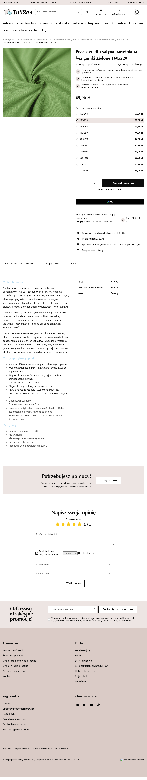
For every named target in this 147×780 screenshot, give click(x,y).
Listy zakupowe (118, 14)
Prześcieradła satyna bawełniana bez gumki (57, 40)
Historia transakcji (85, 671)
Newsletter (81, 681)
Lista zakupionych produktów (91, 666)
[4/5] (74, 525)
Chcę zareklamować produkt (19, 661)
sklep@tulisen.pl (21, 749)
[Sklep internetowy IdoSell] (132, 760)
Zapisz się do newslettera (118, 609)
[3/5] (69, 525)
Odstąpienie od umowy (16, 724)
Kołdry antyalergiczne (86, 23)
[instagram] (85, 705)
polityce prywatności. (123, 621)
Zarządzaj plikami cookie (16, 730)
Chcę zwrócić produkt (15, 666)
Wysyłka (7, 704)
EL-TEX (114, 282)
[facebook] (78, 705)
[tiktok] (98, 705)
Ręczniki (109, 23)
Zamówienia (11, 643)
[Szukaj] (79, 12)
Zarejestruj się (82, 650)
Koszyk (79, 656)
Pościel (7, 23)
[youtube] (91, 705)
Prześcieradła (25, 23)
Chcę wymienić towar (15, 671)
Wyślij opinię (73, 583)
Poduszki (61, 23)
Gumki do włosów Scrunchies (20, 30)
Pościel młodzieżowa (130, 23)
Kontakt (7, 676)
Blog (43, 30)
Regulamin (9, 714)
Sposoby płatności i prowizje (19, 709)
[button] (37, 645)
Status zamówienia (13, 650)
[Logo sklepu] (18, 12)
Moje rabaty (82, 676)
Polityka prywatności (14, 719)
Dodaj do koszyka (123, 183)
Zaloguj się (101, 14)
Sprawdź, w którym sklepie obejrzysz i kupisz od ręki (111, 245)
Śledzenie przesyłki (13, 656)
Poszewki (44, 23)
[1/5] (58, 525)
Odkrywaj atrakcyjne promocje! (21, 613)
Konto (79, 643)
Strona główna (9, 40)
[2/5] (63, 525)
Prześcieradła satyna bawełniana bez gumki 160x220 (104, 40)
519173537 (7, 749)
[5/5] (80, 525)
